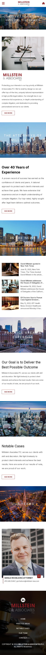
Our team (23, 633)
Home (23, 619)
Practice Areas (23, 624)
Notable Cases (23, 628)
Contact (23, 638)
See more (8, 113)
